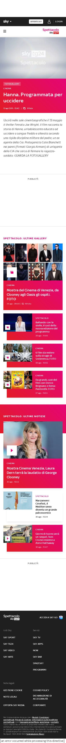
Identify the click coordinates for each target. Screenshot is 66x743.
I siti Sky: (7, 630)
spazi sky (38, 663)
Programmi (39, 669)
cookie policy (41, 690)
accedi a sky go (49, 617)
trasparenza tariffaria (29, 722)
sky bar (37, 657)
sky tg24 (8, 644)
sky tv (36, 637)
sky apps (38, 644)
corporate (39, 705)
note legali (10, 696)
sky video (9, 650)
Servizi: (36, 630)
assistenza (44, 722)
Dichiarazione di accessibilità (42, 697)
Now (35, 650)
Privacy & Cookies (23, 720)
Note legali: (9, 683)
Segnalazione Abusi (35, 734)
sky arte (8, 657)
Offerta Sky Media (13, 705)
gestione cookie (12, 690)
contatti (55, 722)
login (59, 21)
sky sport (9, 637)
